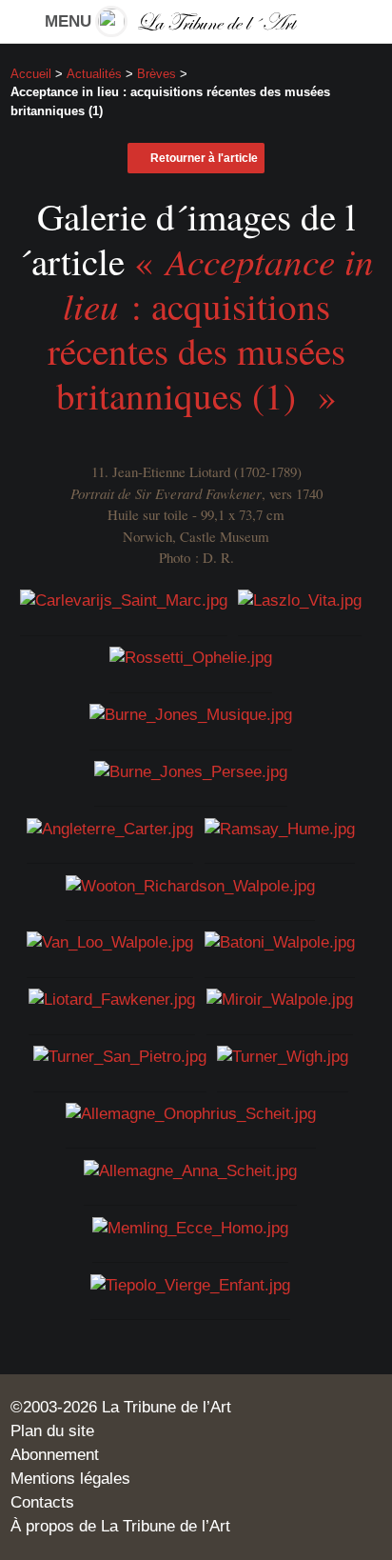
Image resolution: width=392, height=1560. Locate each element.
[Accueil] (195, 21)
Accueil (30, 74)
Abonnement (54, 1455)
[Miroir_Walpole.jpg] (279, 999)
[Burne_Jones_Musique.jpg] (190, 715)
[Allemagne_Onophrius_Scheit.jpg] (191, 1114)
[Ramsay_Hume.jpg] (280, 829)
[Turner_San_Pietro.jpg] (119, 1057)
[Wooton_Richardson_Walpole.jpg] (190, 886)
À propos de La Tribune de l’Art (120, 1526)
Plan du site (52, 1431)
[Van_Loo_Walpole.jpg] (110, 942)
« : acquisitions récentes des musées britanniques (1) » (211, 327)
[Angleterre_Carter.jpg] (110, 829)
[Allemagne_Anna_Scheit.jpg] (190, 1171)
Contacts (42, 1502)
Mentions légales (70, 1479)
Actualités (94, 74)
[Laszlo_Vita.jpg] (300, 600)
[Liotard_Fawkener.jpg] (112, 999)
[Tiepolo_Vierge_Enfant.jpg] (190, 1284)
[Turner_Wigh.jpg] (282, 1057)
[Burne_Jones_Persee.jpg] (190, 772)
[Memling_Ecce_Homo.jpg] (190, 1228)
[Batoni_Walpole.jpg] (280, 942)
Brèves (156, 74)
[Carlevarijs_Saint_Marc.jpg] (123, 600)
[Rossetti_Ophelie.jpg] (190, 658)
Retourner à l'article (204, 158)
